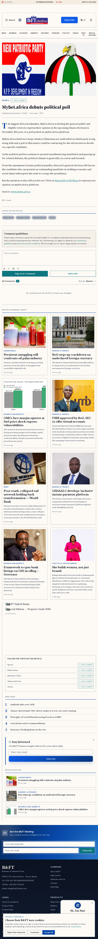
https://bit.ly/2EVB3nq (66, 180)
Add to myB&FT (20, 100)
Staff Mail (55, 887)
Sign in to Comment (25, 274)
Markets (54, 906)
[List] (18, 269)
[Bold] (4, 269)
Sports (5, 100)
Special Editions (92, 34)
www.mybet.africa (20, 191)
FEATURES (45, 33)
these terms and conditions (28, 243)
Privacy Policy (8, 906)
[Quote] (13, 269)
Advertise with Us (58, 879)
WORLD (76, 33)
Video (53, 909)
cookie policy (76, 927)
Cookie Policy (7, 909)
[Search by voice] (20, 20)
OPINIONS (55, 33)
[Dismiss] (93, 740)
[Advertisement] (50, 633)
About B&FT (56, 871)
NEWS (4, 33)
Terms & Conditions (10, 902)
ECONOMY (24, 33)
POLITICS (66, 33)
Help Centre (55, 875)
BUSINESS (12, 33)
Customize (34, 932)
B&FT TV (84, 34)
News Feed (55, 902)
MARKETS (34, 33)
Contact (54, 883)
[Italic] (9, 269)
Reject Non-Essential (16, 932)
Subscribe (69, 20)
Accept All (48, 932)
